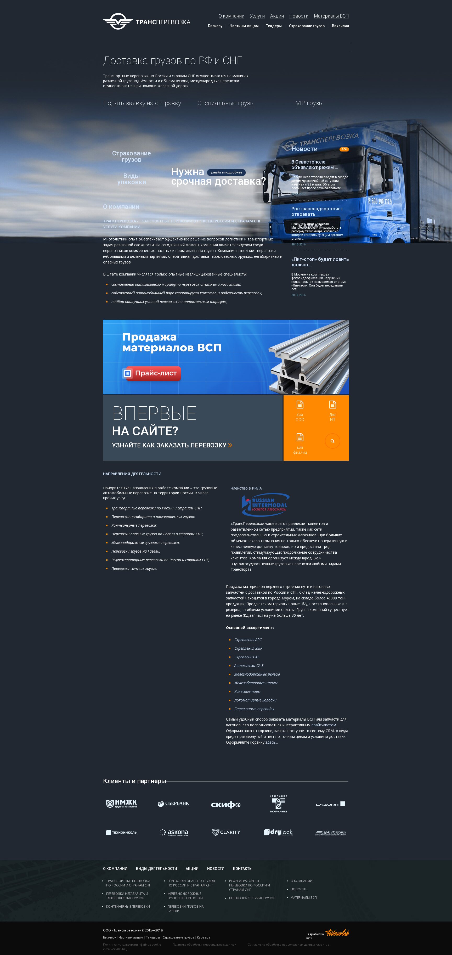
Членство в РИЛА (246, 488)
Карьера (203, 937)
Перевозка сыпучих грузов (252, 898)
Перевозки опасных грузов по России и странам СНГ (191, 883)
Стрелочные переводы (254, 708)
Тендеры (274, 26)
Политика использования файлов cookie (132, 944)
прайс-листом (324, 724)
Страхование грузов (307, 26)
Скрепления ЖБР (248, 648)
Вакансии (340, 26)
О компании (231, 16)
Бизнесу (215, 26)
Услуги (257, 16)
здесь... (271, 742)
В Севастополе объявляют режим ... (314, 164)
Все (344, 149)
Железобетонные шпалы (256, 682)
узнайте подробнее (226, 172)
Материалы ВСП (331, 16)
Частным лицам (244, 26)
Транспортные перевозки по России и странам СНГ (128, 883)
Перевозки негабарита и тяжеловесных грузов (127, 895)
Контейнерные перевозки (128, 906)
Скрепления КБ (246, 656)
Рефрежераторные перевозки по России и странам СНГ (249, 885)
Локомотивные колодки (255, 700)
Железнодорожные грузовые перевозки (185, 895)
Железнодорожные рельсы (257, 674)
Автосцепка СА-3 (249, 665)
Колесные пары (247, 691)
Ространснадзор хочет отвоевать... (317, 211)
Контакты (242, 869)
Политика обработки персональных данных (204, 944)
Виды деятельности (156, 869)
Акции (277, 16)
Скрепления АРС (248, 639)
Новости (298, 16)
